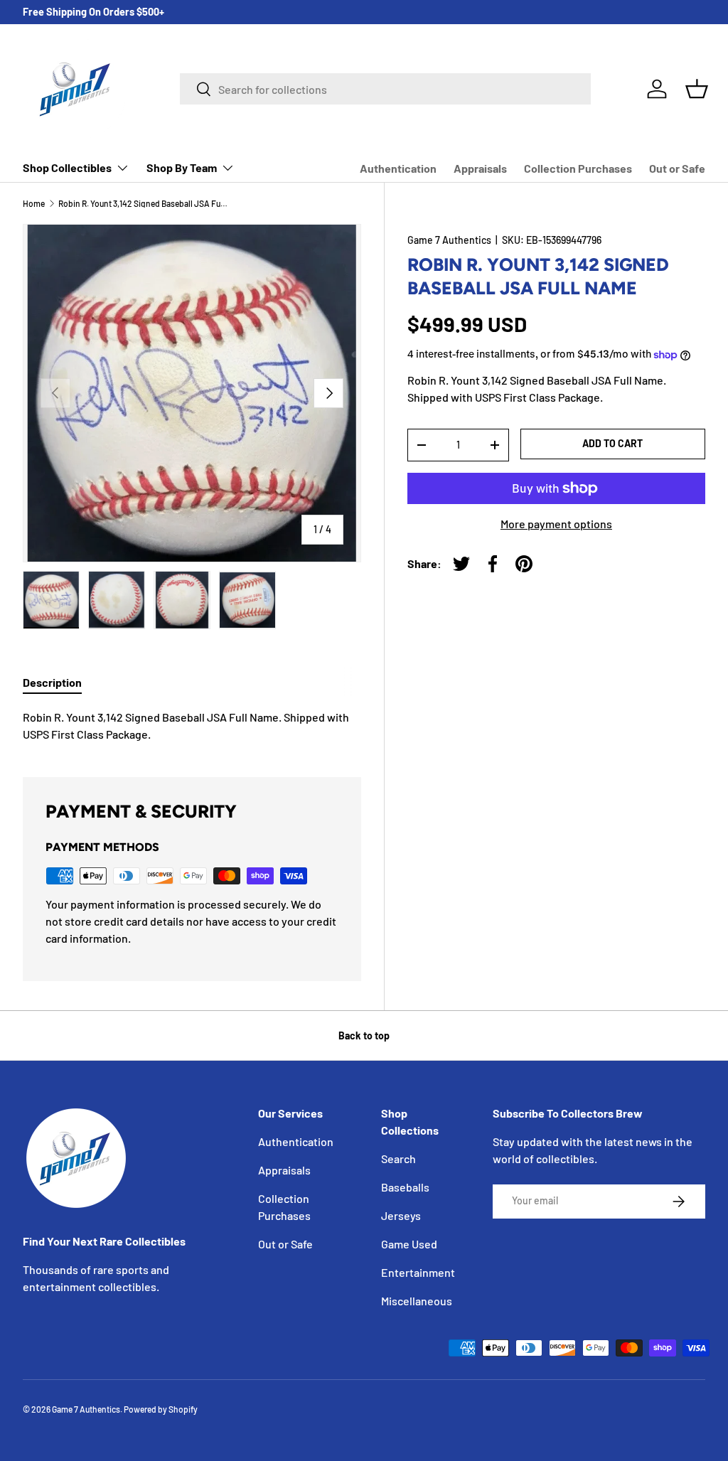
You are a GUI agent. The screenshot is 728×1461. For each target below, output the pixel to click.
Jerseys (401, 1215)
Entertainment (418, 1272)
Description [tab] (52, 682)
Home (34, 203)
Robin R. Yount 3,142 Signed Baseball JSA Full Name (143, 203)
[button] (696, 89)
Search (398, 1158)
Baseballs (405, 1187)
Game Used (409, 1244)
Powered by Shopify (161, 1409)
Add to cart (612, 443)
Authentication (398, 168)
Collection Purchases (578, 168)
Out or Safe (677, 168)
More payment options (556, 523)
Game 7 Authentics (449, 240)
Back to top (364, 1035)
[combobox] (385, 89)
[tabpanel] (192, 726)
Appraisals (480, 168)
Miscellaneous (416, 1300)
